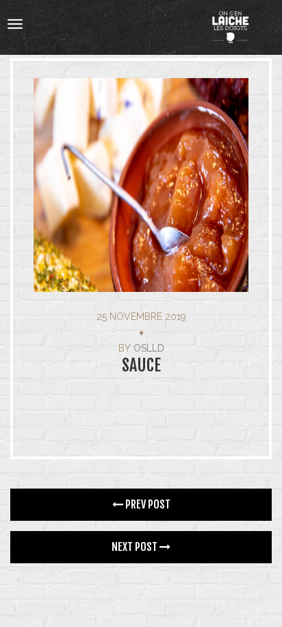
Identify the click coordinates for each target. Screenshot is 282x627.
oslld (148, 348)
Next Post (135, 547)
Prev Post (146, 504)
